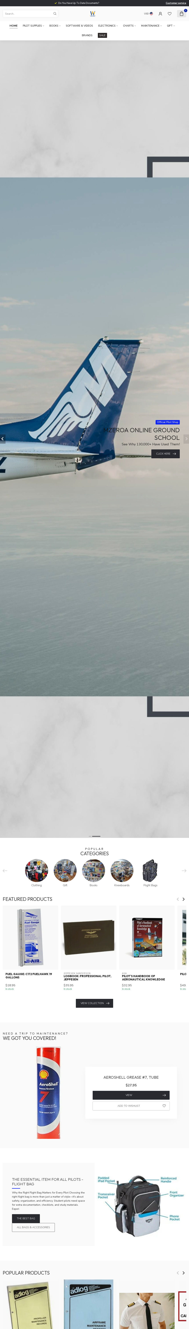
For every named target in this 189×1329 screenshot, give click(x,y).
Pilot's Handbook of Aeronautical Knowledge (143, 978)
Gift (170, 26)
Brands (87, 35)
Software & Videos (79, 26)
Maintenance (150, 26)
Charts (128, 26)
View (129, 1095)
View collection (92, 1003)
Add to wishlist (129, 1106)
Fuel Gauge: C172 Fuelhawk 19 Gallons (29, 975)
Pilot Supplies (32, 26)
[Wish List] (169, 13)
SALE (102, 35)
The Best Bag (26, 1218)
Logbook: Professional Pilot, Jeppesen (87, 978)
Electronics (107, 26)
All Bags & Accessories (33, 1227)
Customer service (176, 3)
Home (14, 26)
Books (53, 26)
